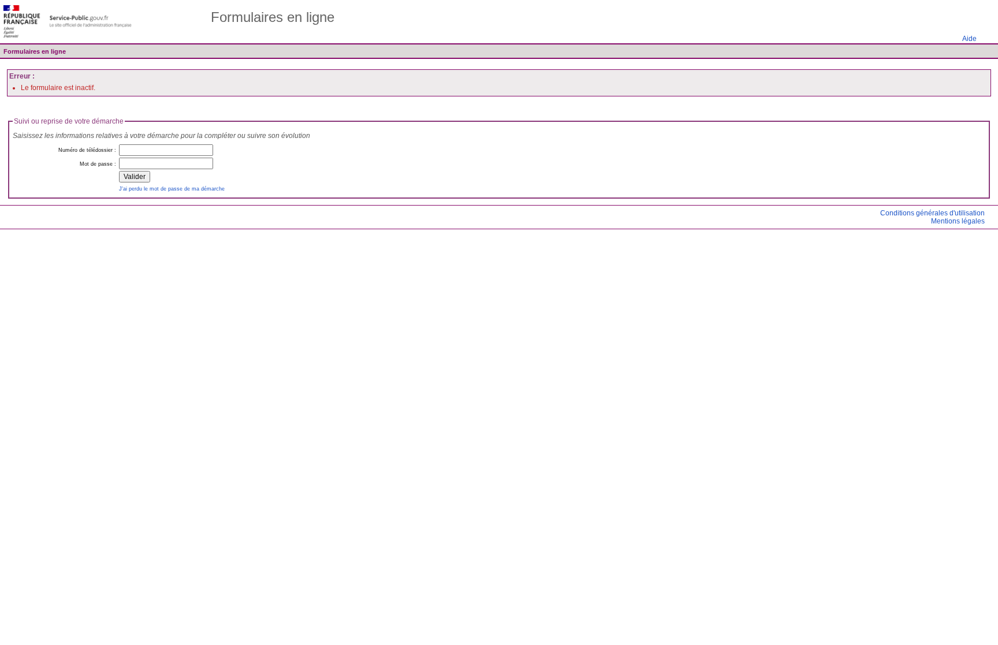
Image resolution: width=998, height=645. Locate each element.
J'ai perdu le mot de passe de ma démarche (172, 188)
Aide (969, 39)
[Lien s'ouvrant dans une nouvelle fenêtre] (68, 21)
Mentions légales (958, 221)
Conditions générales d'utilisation (932, 213)
